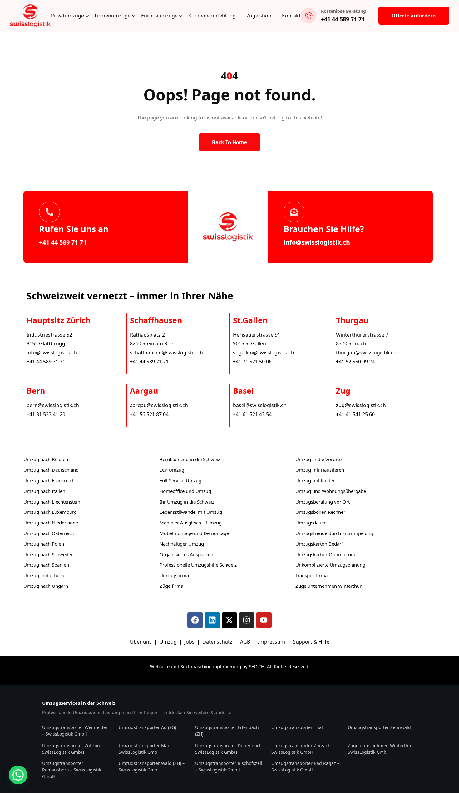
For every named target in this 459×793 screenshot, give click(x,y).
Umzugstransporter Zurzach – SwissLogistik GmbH (302, 748)
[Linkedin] (212, 620)
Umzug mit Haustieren (319, 470)
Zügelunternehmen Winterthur (328, 586)
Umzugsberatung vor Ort (322, 502)
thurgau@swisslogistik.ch (366, 352)
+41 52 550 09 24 (355, 361)
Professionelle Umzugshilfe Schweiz (198, 565)
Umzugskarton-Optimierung (326, 554)
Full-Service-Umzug (180, 480)
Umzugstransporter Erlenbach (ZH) (227, 730)
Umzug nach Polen (43, 544)
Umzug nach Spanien (46, 565)
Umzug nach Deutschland (51, 470)
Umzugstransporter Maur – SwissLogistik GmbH (147, 748)
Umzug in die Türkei (45, 575)
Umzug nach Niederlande (50, 522)
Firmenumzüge (113, 15)
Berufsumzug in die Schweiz (190, 459)
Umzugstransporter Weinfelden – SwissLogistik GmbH (75, 730)
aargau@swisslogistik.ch (159, 405)
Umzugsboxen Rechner (320, 512)
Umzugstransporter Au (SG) (147, 727)
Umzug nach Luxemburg (50, 512)
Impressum (272, 641)
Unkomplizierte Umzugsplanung (330, 565)
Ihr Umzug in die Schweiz (187, 502)
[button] (18, 775)
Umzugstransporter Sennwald (379, 727)
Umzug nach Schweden (48, 554)
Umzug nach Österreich (48, 533)
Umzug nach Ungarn (45, 586)
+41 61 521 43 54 (252, 414)
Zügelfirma (171, 586)
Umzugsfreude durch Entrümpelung (334, 533)
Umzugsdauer (310, 522)
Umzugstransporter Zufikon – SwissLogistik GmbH (72, 748)
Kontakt (291, 15)
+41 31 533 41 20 (46, 414)
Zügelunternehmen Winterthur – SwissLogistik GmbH (382, 748)
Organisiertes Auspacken (186, 554)
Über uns (141, 641)
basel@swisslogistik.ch (260, 405)
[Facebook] (195, 620)
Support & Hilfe (311, 641)
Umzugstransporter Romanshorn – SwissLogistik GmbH (71, 769)
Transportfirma (311, 575)
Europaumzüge (159, 15)
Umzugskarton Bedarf (319, 544)
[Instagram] (246, 620)
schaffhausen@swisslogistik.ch (166, 352)
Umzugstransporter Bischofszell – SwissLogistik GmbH (228, 766)
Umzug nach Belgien (45, 459)
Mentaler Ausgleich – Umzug (191, 522)
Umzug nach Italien (44, 491)
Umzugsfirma (174, 575)
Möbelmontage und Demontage (194, 533)
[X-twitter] (229, 620)
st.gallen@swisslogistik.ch (263, 352)
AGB (245, 641)
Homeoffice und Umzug (185, 491)
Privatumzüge (67, 15)
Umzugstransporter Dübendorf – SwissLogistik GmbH (229, 748)
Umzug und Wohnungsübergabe (330, 491)
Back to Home (229, 142)
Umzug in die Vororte (318, 459)
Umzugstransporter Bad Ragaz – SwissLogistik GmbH (305, 766)
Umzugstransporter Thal (297, 727)
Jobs (190, 641)
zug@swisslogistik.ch (361, 405)
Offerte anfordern (414, 15)
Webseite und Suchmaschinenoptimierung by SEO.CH (207, 666)
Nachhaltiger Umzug (182, 544)
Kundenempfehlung (212, 15)
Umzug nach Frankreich (49, 480)
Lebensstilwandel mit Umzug (191, 512)
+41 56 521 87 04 (149, 414)
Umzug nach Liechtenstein (51, 502)
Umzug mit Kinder (315, 480)
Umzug (169, 641)
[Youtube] (264, 620)
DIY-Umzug (172, 470)
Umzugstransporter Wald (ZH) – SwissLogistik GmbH (152, 766)
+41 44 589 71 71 (343, 19)
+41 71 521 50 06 (252, 361)
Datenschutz (218, 641)
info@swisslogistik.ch (317, 242)
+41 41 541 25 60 (355, 414)
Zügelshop (258, 15)
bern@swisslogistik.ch (53, 405)
